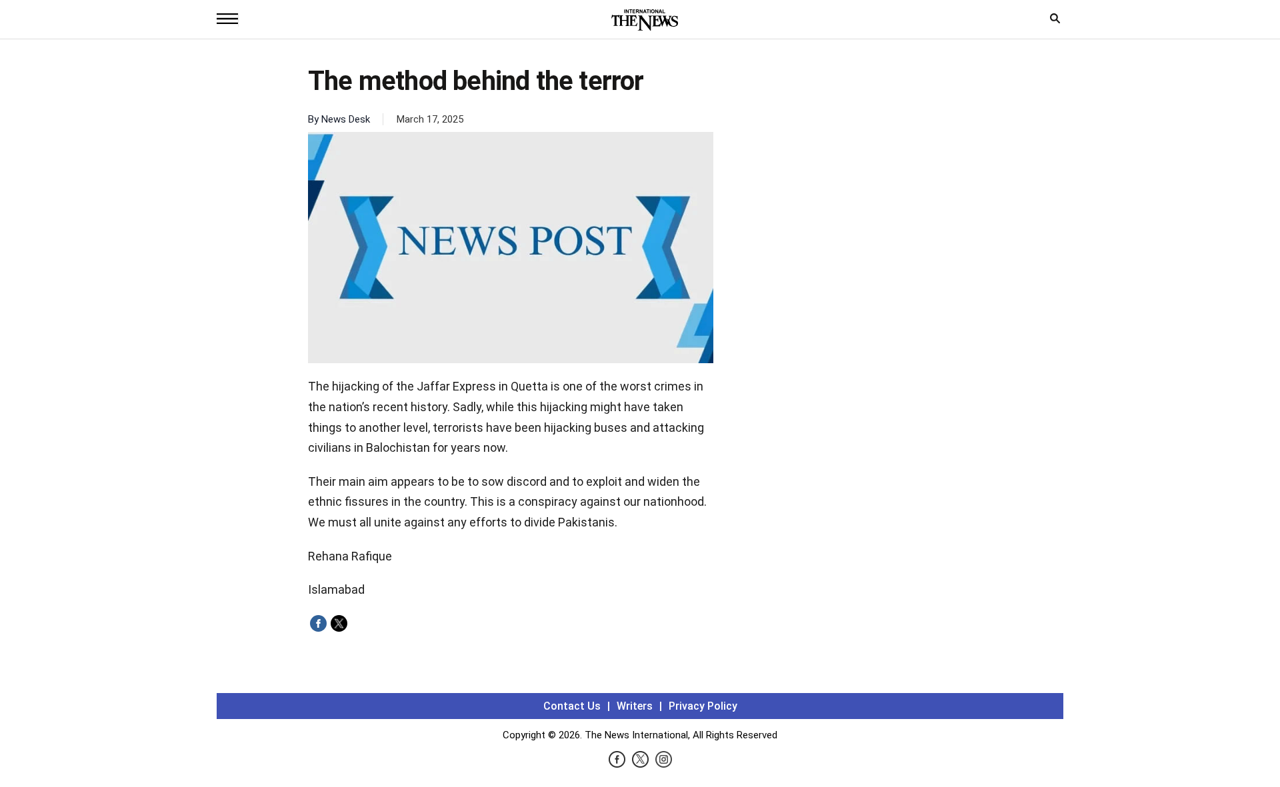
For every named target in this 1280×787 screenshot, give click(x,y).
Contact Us (572, 706)
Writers (635, 706)
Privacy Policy (703, 706)
